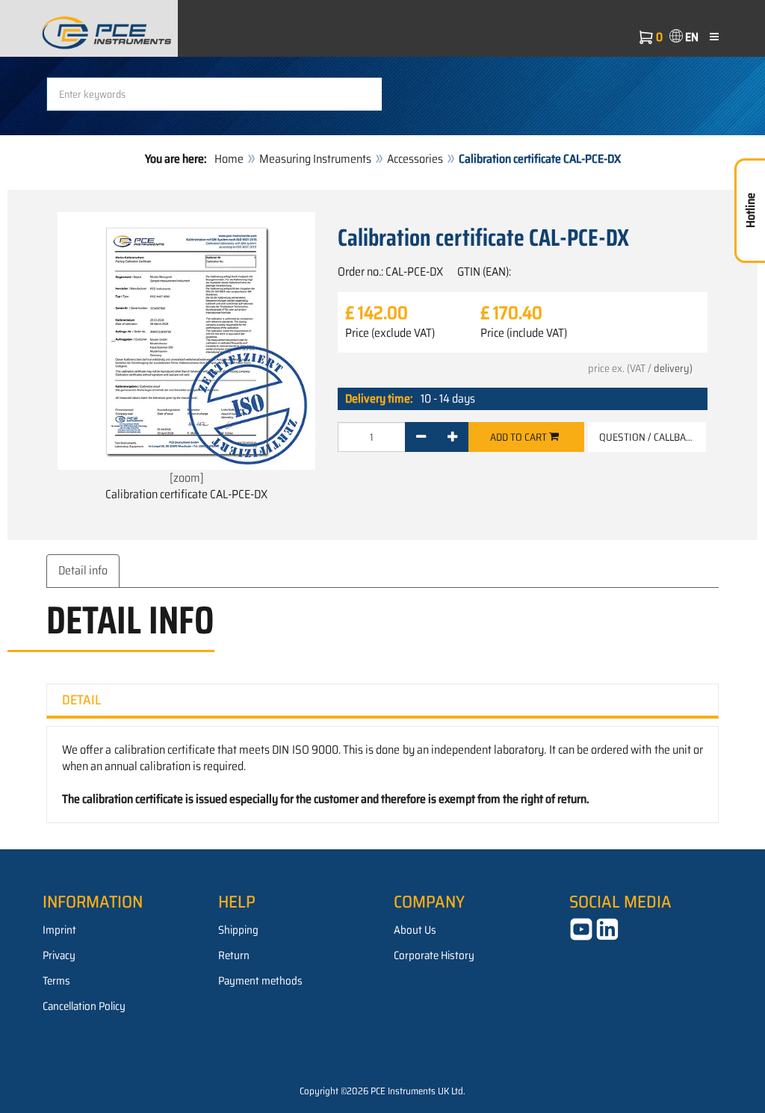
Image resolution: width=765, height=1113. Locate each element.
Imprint (59, 930)
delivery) (673, 368)
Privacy (59, 955)
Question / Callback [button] (648, 437)
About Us (415, 930)
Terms (56, 981)
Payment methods (260, 981)
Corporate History (434, 955)
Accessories (415, 158)
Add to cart (519, 437)
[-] (421, 437)
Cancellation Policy (84, 1006)
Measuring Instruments (315, 158)
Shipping (238, 930)
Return (234, 955)
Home (229, 158)
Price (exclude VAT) (390, 333)
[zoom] (187, 477)
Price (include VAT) (523, 333)
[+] (452, 437)
